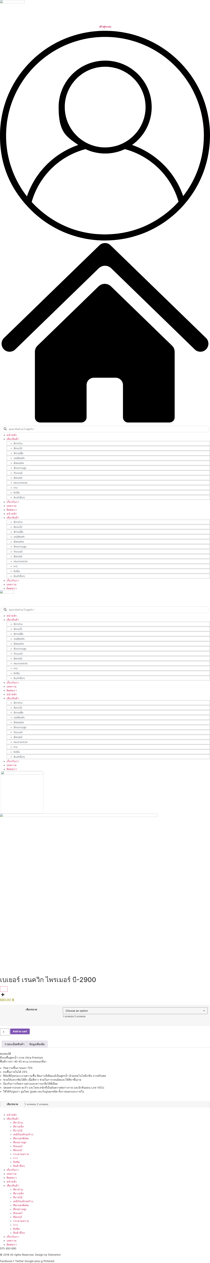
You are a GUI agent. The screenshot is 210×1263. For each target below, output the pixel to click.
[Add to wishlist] (4, 989)
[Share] (105, 994)
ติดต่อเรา (12, 588)
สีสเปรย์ (17, 1150)
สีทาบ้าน (18, 1122)
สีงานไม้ (17, 1130)
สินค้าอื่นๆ (19, 1165)
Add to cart (20, 1031)
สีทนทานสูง (19, 1142)
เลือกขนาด (31, 1009)
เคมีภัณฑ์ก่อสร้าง (23, 1134)
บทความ (12, 584)
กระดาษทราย (21, 1154)
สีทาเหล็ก (18, 1126)
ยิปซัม (16, 1162)
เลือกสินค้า (13, 517)
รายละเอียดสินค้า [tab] (14, 1044)
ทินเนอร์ (17, 1146)
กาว (15, 1158)
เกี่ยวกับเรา (13, 580)
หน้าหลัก (12, 513)
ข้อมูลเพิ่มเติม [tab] (37, 1044)
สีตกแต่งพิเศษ (21, 1138)
